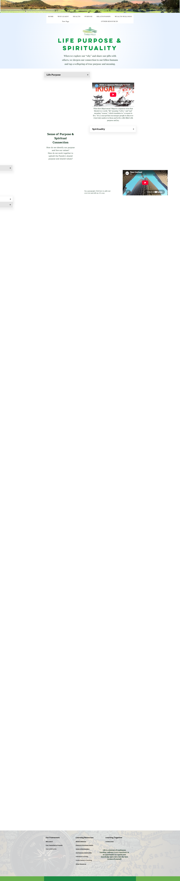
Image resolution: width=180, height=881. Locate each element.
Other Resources (81, 864)
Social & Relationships (82, 849)
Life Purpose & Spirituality (84, 853)
